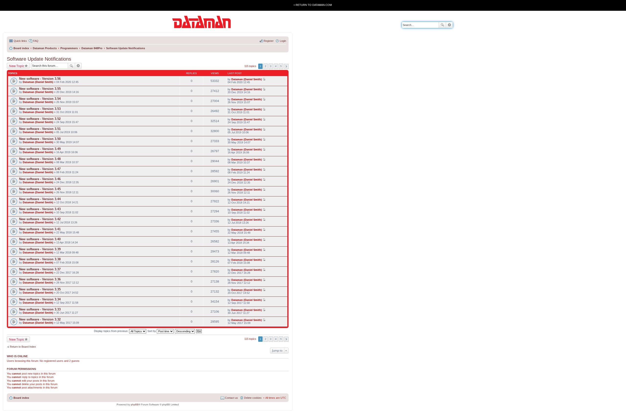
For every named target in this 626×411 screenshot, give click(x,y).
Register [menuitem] (269, 40)
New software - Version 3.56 (40, 78)
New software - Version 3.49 (40, 149)
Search (442, 25)
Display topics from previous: (111, 331)
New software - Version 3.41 (40, 229)
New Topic (16, 66)
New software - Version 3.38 (40, 259)
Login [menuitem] (283, 40)
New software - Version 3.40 (40, 239)
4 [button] (276, 66)
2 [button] (265, 66)
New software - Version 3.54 (40, 99)
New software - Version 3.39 (40, 249)
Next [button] (286, 66)
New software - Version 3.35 (40, 289)
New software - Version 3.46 (40, 179)
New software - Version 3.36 (40, 279)
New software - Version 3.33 (40, 309)
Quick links (20, 40)
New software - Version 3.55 (40, 89)
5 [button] (281, 66)
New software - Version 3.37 (40, 269)
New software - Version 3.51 (40, 129)
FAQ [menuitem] (35, 40)
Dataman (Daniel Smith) (38, 81)
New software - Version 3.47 (40, 169)
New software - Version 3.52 (40, 119)
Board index (21, 397)
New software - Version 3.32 (40, 319)
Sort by (152, 331)
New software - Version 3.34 (40, 299)
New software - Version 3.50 (40, 139)
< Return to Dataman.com (312, 4)
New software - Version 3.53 (40, 109)
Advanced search (449, 25)
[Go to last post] (264, 79)
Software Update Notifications (39, 59)
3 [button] (270, 66)
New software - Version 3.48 (40, 159)
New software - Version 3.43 (40, 209)
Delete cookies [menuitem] (253, 397)
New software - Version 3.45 (40, 189)
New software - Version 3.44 (40, 199)
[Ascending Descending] (185, 331)
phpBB (135, 404)
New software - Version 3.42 (40, 219)
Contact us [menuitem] (231, 397)
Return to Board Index (23, 346)
